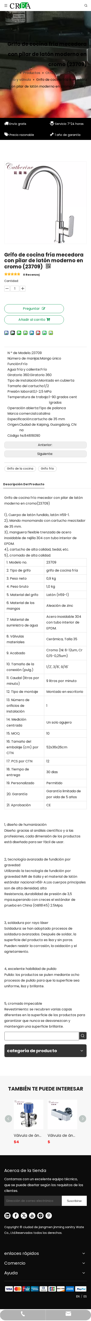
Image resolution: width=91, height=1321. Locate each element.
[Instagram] (40, 1215)
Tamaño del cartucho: (25, 386)
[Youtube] (32, 1215)
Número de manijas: (23, 358)
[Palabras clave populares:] (83, 1035)
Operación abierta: (23, 408)
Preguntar (31, 308)
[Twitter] (24, 1215)
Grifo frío (47, 468)
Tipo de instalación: (23, 380)
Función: (14, 363)
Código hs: (15, 435)
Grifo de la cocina (20, 468)
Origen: (13, 424)
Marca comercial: (22, 413)
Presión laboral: (20, 391)
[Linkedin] (7, 1215)
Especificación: (19, 419)
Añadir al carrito (31, 319)
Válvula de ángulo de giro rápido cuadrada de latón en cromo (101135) (62, 1135)
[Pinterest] (49, 1215)
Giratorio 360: (18, 374)
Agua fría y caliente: (23, 369)
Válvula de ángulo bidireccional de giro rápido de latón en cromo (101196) (28, 1135)
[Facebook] (15, 1215)
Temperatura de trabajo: (28, 397)
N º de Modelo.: (19, 352)
